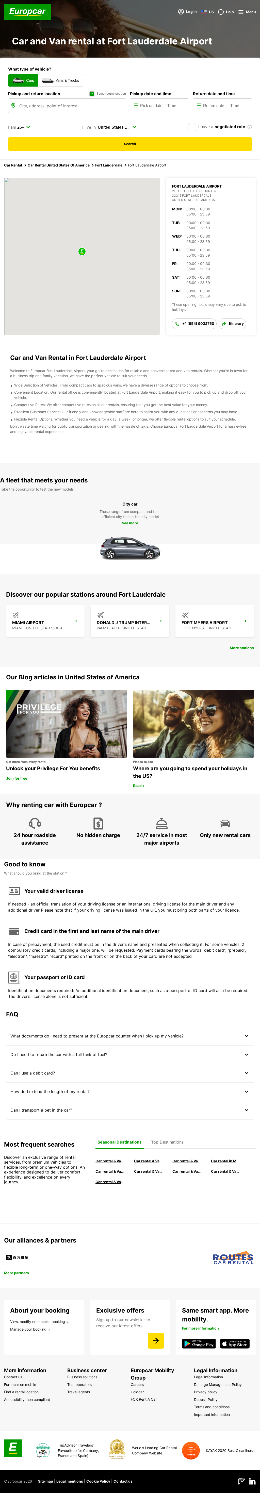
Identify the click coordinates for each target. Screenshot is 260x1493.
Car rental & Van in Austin (225, 1171)
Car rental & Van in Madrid (186, 1161)
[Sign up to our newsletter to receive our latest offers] (156, 1341)
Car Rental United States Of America (59, 165)
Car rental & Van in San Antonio (109, 1182)
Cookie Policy (98, 1481)
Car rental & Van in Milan (109, 1161)
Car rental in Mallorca (225, 1161)
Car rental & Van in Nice (186, 1171)
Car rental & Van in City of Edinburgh (148, 1171)
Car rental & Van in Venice (109, 1171)
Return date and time (214, 93)
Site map (45, 1481)
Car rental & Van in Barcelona (148, 1161)
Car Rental (13, 165)
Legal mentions (69, 1481)
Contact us (123, 1481)
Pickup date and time (150, 93)
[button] (82, 251)
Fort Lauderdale (108, 165)
